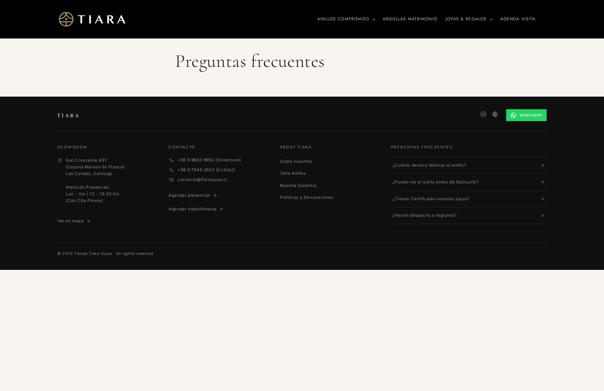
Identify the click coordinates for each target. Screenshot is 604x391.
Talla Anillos (293, 173)
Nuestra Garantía (298, 185)
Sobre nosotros (296, 161)
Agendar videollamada (195, 208)
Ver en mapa (74, 220)
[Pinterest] (495, 114)
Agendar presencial (192, 195)
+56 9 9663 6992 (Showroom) (209, 159)
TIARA (68, 115)
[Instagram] (483, 114)
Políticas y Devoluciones (306, 197)
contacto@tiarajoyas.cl (202, 179)
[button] (346, 19)
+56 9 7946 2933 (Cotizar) (206, 169)
